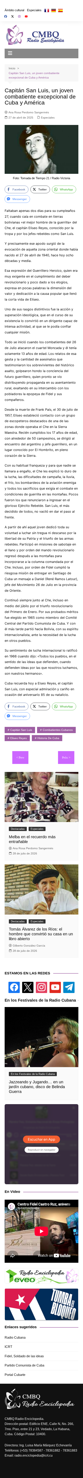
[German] (53, 10)
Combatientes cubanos (58, 729)
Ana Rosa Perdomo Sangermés (28, 112)
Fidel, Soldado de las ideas (24, 1356)
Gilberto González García (29, 945)
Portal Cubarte (15, 1374)
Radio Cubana (15, 1337)
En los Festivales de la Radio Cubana (33, 1074)
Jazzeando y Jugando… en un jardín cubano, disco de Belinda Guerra (37, 1087)
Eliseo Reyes (18, 738)
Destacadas (18, 828)
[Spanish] (60, 10)
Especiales (34, 10)
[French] (46, 10)
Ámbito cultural (14, 10)
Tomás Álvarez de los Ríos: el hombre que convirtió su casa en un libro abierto (41, 934)
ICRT (8, 1346)
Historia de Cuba (48, 738)
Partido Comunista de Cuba (24, 1365)
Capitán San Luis (21, 729)
